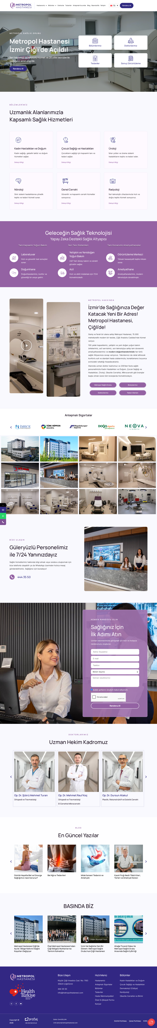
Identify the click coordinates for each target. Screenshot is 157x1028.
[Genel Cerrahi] (65, 181)
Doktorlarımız (130, 45)
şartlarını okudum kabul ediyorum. (110, 690)
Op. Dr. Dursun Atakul (27, 795)
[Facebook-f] (16, 1004)
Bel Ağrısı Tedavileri (23, 875)
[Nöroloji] (18, 181)
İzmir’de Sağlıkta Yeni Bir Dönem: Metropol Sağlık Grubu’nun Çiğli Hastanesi (59, 948)
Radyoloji (114, 189)
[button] (26, 346)
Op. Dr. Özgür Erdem (70, 795)
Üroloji (112, 148)
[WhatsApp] (3, 516)
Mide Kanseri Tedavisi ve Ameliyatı (59, 876)
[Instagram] (11, 1004)
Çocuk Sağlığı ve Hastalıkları (77, 148)
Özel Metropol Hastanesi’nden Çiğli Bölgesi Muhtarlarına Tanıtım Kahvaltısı (28, 948)
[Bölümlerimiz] (95, 41)
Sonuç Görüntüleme (131, 63)
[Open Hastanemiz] (46, 5)
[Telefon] (3, 522)
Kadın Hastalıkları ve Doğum (30, 148)
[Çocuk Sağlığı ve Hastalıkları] (65, 140)
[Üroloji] (113, 140)
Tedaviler (95, 63)
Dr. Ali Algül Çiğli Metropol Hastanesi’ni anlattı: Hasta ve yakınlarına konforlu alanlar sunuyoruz (127, 950)
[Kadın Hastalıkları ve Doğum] (18, 140)
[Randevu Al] (3, 510)
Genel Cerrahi (69, 189)
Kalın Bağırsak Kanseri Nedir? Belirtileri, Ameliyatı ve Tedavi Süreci (128, 878)
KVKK (95, 690)
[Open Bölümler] (55, 5)
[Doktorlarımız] (131, 41)
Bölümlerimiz (95, 45)
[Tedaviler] (95, 58)
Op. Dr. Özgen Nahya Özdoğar (119, 795)
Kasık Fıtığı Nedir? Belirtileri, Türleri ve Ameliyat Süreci (94, 876)
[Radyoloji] (113, 181)
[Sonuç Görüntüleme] (131, 58)
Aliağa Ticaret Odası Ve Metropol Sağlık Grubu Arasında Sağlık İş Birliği (92, 948)
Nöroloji (18, 189)
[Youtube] (21, 1004)
